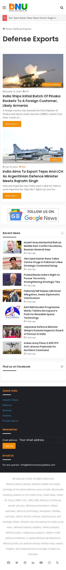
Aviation (7, 415)
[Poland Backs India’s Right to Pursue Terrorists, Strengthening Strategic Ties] (12, 279)
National (7, 410)
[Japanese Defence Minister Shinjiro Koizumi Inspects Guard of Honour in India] (12, 331)
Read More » (12, 124)
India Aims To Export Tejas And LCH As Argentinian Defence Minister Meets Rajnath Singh (33, 176)
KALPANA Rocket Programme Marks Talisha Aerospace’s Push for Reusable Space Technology (42, 312)
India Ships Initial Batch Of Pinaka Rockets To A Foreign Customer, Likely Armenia (31, 101)
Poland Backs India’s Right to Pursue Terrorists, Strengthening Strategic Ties (42, 278)
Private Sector (10, 420)
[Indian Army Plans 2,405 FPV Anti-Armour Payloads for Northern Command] (12, 347)
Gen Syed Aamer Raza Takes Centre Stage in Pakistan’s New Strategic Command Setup (43, 262)
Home (8, 28)
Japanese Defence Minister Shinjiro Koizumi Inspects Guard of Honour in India (43, 330)
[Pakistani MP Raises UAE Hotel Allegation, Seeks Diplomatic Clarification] (12, 295)
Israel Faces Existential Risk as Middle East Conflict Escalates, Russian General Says (43, 246)
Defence (7, 405)
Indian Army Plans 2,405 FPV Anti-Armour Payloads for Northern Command (41, 346)
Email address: (10, 440)
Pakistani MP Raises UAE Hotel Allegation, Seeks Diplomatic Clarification (42, 294)
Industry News (10, 400)
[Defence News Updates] (18, 7)
